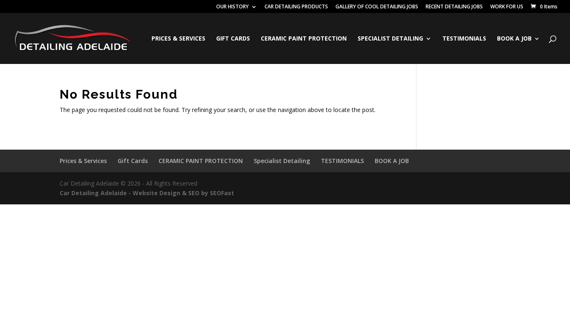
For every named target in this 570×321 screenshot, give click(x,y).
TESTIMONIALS (464, 39)
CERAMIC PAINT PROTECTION (304, 39)
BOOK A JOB (514, 39)
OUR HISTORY (232, 7)
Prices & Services (178, 39)
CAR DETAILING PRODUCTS (296, 7)
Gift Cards (233, 39)
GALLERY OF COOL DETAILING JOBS (376, 7)
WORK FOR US (506, 7)
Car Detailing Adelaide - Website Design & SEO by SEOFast (147, 193)
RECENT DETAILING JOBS (454, 7)
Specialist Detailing (390, 39)
